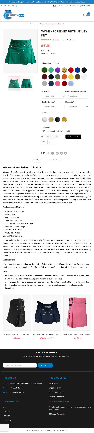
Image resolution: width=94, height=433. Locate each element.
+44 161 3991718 (13, 388)
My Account (53, 383)
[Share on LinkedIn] (65, 153)
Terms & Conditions (56, 396)
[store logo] (14, 14)
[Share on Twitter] (57, 153)
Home (32, 24)
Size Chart (7, 411)
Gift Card (6, 415)
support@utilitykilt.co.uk (15, 392)
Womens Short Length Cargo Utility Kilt (55, 334)
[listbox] (67, 77)
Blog (4, 407)
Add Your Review (69, 40)
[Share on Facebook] (52, 153)
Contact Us (7, 420)
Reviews (55, 160)
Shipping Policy (55, 388)
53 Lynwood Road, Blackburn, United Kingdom (24, 383)
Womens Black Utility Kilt (17, 334)
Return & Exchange (56, 392)
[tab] (37, 159)
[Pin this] (61, 153)
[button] (26, 83)
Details (37, 160)
